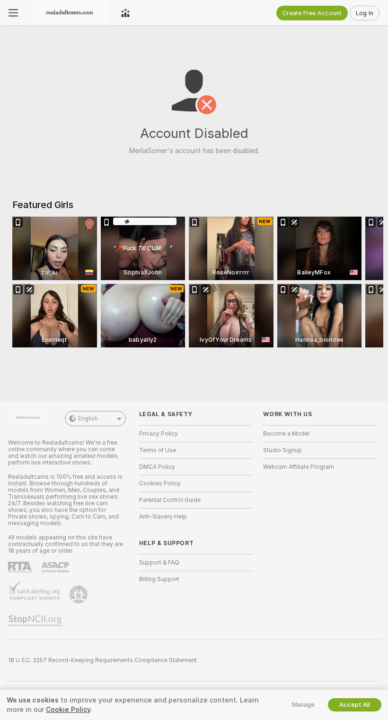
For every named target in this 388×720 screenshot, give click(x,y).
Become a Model (286, 433)
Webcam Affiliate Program (298, 467)
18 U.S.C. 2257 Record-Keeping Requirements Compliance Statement (102, 660)
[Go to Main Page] (69, 13)
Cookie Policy (68, 709)
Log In (364, 13)
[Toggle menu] (13, 13)
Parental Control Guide (170, 500)
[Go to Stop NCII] (36, 621)
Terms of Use (157, 450)
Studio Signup (282, 450)
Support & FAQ (159, 562)
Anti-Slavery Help (163, 516)
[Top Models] (125, 13)
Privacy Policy (158, 433)
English (88, 418)
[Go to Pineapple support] (79, 594)
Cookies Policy (160, 483)
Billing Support (159, 579)
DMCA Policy (157, 467)
